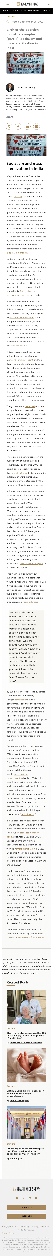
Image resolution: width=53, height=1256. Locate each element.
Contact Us (26, 1208)
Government (33, 11)
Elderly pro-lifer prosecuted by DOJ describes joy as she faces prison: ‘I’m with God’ (26, 1035)
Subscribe (27, 1216)
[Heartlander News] (27, 4)
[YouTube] (36, 1198)
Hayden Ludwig (28, 87)
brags (21, 891)
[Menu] (8, 4)
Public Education (10, 11)
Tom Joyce (16, 1158)
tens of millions (19, 473)
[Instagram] (30, 1198)
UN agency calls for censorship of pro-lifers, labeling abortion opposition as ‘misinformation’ (25, 1151)
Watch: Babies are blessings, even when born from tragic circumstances (25, 1093)
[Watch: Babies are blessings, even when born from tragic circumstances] (26, 1065)
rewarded (30, 406)
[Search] (48, 4)
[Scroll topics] (49, 11)
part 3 (7, 962)
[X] (23, 1198)
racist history (27, 814)
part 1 (40, 959)
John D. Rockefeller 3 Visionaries (25, 937)
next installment (27, 962)
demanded (20, 699)
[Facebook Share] (18, 127)
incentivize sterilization (22, 317)
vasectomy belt (19, 345)
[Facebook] (17, 1198)
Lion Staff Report (19, 1100)
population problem (18, 252)
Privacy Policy (8, 1233)
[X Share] (9, 127)
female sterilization (25, 848)
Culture (23, 11)
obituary (18, 196)
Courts (44, 11)
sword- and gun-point (21, 359)
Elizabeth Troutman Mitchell (26, 1042)
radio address (30, 601)
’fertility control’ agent (31, 563)
